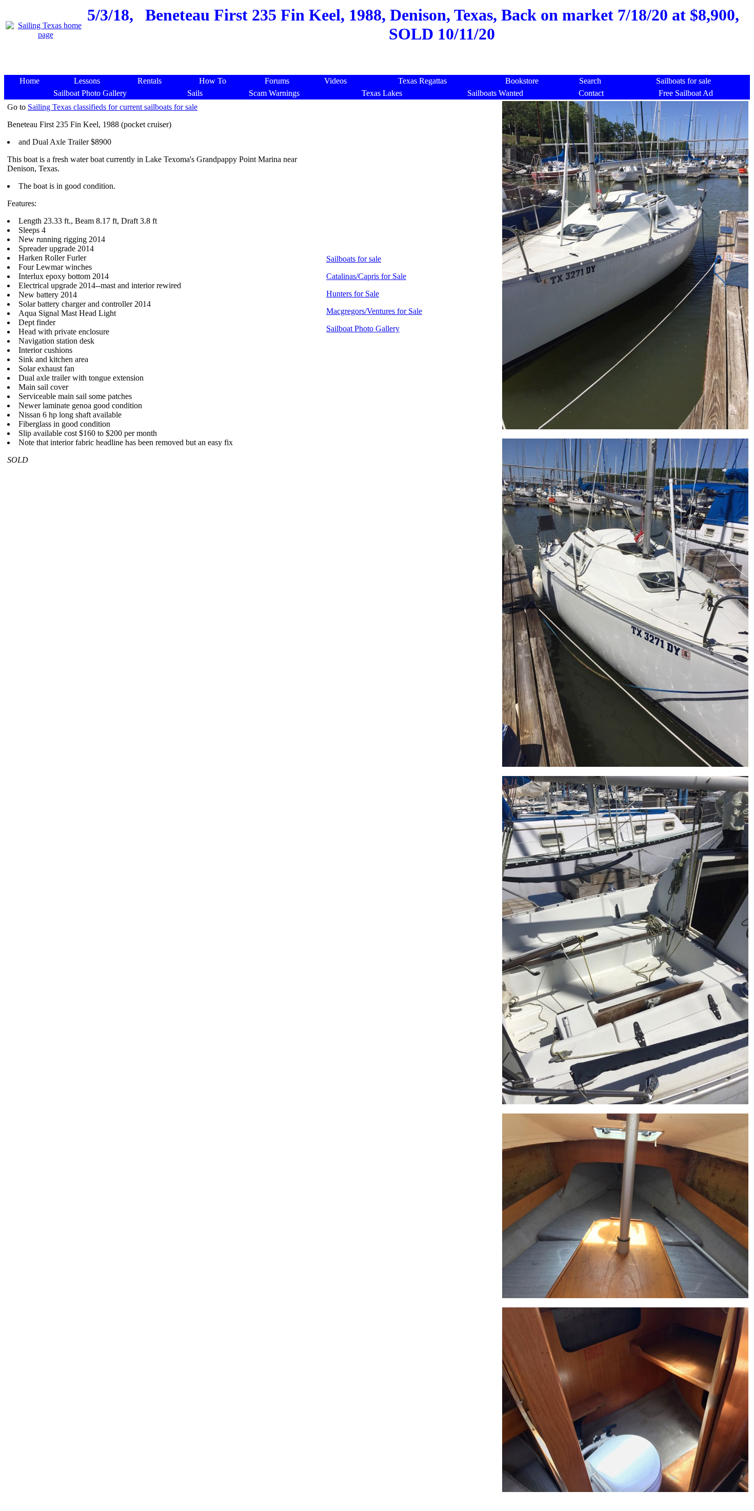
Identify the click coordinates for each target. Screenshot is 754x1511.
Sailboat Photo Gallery (363, 328)
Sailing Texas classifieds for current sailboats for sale (112, 107)
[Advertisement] (379, 61)
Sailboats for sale (353, 258)
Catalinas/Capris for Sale (366, 276)
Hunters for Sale (352, 293)
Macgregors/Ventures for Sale (374, 311)
